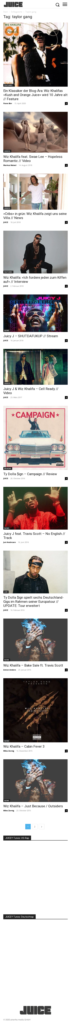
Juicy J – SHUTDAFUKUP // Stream (30, 336)
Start (5, 11)
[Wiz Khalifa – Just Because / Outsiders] (35, 780)
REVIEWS (7, 468)
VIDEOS (7, 151)
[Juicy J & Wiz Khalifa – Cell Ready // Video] (35, 367)
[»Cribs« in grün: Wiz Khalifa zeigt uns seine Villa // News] (35, 192)
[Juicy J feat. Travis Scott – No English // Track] (35, 508)
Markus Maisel (9, 165)
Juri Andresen (9, 542)
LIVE (6, 592)
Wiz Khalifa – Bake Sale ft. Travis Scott (33, 665)
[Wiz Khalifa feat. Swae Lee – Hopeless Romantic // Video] (35, 132)
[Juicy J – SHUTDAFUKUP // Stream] (35, 313)
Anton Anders (9, 670)
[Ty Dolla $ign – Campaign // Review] (35, 438)
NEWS (6, 330)
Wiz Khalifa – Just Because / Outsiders (33, 806)
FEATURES (8, 85)
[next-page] (41, 826)
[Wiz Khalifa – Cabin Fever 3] (35, 710)
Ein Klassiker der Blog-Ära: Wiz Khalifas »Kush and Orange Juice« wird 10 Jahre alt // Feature (35, 95)
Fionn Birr (7, 103)
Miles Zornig (8, 751)
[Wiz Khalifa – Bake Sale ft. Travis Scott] (35, 640)
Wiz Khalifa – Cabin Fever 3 (24, 746)
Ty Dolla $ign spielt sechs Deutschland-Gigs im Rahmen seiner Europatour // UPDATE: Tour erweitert (33, 602)
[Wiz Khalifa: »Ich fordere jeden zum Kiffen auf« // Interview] (35, 252)
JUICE (5, 222)
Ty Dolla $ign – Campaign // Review (30, 474)
